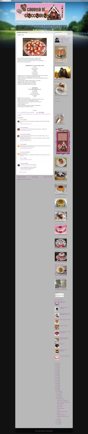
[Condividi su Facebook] (42, 112)
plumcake (58, 413)
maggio (58, 422)
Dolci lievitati (29, 29)
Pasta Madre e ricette (28, 27)
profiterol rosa (59, 406)
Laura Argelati (23, 152)
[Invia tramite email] (38, 112)
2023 (57, 369)
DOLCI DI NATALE (21, 29)
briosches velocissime (61, 414)
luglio (58, 419)
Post (57, 294)
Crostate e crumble (28, 25)
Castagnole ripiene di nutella (65, 319)
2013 (57, 385)
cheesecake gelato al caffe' (62, 411)
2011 (57, 388)
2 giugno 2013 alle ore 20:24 (25, 169)
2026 (57, 364)
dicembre (59, 391)
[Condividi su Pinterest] (43, 112)
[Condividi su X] (41, 112)
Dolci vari (54, 27)
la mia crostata (59, 405)
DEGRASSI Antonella (65, 38)
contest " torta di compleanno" (63, 302)
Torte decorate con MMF (38, 25)
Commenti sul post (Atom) (26, 179)
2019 (57, 375)
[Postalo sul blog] (40, 112)
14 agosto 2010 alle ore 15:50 (25, 148)
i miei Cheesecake (49, 25)
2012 (57, 386)
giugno (58, 420)
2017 (57, 378)
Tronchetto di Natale (63, 325)
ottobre (58, 394)
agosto (58, 397)
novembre (59, 392)
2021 (57, 372)
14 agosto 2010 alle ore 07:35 (25, 140)
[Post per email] (37, 112)
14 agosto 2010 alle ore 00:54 (25, 130)
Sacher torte (62, 343)
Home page (20, 25)
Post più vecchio (48, 177)
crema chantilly (35, 114)
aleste (21, 144)
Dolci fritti (56, 25)
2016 (57, 380)
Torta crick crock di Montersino (63, 350)
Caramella (22, 163)
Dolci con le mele (37, 27)
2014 (57, 383)
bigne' (21, 114)
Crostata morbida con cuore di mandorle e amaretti (65, 314)
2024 (57, 367)
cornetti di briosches (60, 408)
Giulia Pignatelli (23, 134)
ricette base (19, 27)
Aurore (21, 119)
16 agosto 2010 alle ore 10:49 (25, 159)
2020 (57, 374)
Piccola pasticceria (47, 27)
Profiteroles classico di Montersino (64, 308)
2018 (57, 377)
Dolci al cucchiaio (61, 27)
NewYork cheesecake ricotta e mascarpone (65, 332)
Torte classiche (63, 25)
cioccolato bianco (29, 114)
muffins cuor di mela (60, 398)
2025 (57, 366)
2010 (57, 389)
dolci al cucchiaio (42, 114)
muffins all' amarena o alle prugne (63, 402)
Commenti (58, 296)
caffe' (24, 114)
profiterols (19, 115)
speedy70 (22, 127)
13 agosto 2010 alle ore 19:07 (25, 123)
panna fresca (48, 114)
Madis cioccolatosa (60, 403)
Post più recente (21, 177)
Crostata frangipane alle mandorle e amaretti (64, 338)
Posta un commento (23, 172)
